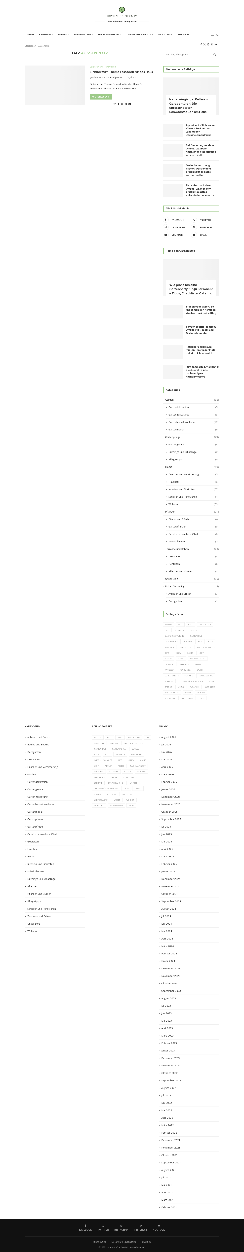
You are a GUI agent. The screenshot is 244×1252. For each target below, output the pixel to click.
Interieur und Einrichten (193, 489)
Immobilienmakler (206, 647)
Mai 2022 (166, 1110)
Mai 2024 (166, 931)
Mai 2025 (166, 841)
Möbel (181, 658)
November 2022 (170, 1065)
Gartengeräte (193, 444)
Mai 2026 (166, 759)
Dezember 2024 (170, 878)
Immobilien (185, 647)
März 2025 (167, 856)
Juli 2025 (166, 826)
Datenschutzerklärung (123, 1241)
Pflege (198, 664)
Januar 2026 (168, 789)
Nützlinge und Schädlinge (193, 451)
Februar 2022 (169, 1132)
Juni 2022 (166, 1102)
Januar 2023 (168, 1050)
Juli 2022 (166, 1095)
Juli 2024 (166, 916)
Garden (192, 399)
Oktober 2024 (169, 893)
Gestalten (193, 563)
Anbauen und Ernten (193, 593)
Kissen (178, 653)
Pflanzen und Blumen (193, 571)
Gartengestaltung (193, 414)
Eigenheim (45, 35)
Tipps (211, 681)
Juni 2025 (166, 834)
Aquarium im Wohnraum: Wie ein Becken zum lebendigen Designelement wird (200, 130)
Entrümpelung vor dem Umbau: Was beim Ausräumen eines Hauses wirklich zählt (201, 150)
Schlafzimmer (172, 675)
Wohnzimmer (187, 698)
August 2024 (168, 908)
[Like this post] (114, 103)
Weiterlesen (100, 97)
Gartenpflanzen (193, 526)
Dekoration (193, 556)
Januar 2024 (168, 961)
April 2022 (167, 1117)
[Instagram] (208, 44)
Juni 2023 (166, 1013)
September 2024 (171, 901)
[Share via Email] (129, 103)
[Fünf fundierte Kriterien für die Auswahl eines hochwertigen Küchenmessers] (173, 372)
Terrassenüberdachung (191, 681)
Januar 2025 (168, 871)
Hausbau (193, 481)
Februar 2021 (169, 1207)
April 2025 (167, 849)
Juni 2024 (166, 923)
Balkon (168, 624)
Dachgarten (193, 601)
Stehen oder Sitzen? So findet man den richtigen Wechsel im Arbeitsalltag (201, 309)
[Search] (217, 35)
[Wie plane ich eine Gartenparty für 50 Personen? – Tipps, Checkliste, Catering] (191, 277)
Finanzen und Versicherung (193, 474)
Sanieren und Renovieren (193, 496)
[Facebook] (201, 44)
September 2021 (171, 1162)
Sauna (200, 670)
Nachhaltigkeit (197, 658)
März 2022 (167, 1125)
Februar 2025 (169, 864)
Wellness (194, 687)
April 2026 (167, 766)
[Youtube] (216, 44)
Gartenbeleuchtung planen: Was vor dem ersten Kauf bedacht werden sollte (198, 170)
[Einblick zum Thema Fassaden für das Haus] (55, 85)
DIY (166, 630)
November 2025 (170, 804)
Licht (201, 653)
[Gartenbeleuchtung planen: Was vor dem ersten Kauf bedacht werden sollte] (173, 170)
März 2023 (167, 1035)
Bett (180, 624)
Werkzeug (210, 687)
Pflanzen (164, 35)
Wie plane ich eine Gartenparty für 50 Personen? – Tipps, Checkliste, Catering (191, 289)
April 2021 (167, 1192)
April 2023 (167, 1028)
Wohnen (193, 504)
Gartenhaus (196, 636)
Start (30, 35)
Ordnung (169, 664)
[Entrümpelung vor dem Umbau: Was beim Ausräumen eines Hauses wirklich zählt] (173, 150)
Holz (210, 641)
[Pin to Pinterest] (126, 103)
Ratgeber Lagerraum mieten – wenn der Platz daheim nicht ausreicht (200, 350)
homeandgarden (114, 77)
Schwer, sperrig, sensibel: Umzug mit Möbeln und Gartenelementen (201, 330)
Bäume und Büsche (193, 519)
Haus (200, 641)
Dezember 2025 (170, 796)
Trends (168, 687)
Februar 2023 (169, 1043)
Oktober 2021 (169, 1155)
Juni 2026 (166, 752)
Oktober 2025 (169, 811)
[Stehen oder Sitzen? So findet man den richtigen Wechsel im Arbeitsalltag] (173, 311)
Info (167, 653)
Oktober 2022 (169, 1073)
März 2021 (167, 1199)
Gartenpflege (82, 35)
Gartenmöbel (193, 429)
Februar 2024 (169, 953)
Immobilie (169, 647)
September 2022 (171, 1080)
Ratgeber (169, 670)
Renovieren (185, 670)
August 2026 (168, 737)
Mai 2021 (166, 1184)
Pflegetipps (193, 459)
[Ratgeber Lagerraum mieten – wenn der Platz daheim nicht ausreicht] (173, 352)
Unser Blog (184, 35)
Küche (190, 653)
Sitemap (146, 1241)
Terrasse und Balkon (138, 35)
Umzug (181, 687)
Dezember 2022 (170, 1058)
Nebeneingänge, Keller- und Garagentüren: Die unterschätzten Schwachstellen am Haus (190, 106)
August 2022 (168, 1087)
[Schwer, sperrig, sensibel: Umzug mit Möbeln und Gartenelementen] (173, 332)
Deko (190, 624)
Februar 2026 (169, 781)
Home (192, 466)
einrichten (179, 630)
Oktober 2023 (169, 983)
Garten (62, 35)
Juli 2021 (166, 1177)
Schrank (188, 675)
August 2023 (168, 998)
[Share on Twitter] (122, 103)
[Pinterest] (212, 44)
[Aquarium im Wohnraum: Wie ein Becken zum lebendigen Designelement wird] (173, 130)
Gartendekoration (193, 407)
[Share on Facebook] (118, 103)
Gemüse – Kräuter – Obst (193, 534)
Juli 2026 (166, 744)
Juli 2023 (166, 1005)
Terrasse (169, 681)
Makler (168, 658)
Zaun (201, 698)
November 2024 (170, 886)
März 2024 (167, 946)
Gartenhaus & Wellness (193, 422)
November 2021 (170, 1147)
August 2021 (168, 1170)
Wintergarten (172, 692)
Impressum (99, 1241)
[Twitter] (204, 44)
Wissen (188, 692)
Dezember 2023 (170, 968)
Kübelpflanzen (193, 541)
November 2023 (170, 975)
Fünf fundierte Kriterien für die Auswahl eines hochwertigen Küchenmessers (202, 372)
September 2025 (171, 819)
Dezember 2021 (170, 1140)
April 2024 (167, 938)
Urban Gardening (108, 35)
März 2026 (167, 774)
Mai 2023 (166, 1020)
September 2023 (171, 990)
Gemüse (188, 641)
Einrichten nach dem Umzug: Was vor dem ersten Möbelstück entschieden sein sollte (200, 190)
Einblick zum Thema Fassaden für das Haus (121, 72)
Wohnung (170, 698)
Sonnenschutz (206, 675)
